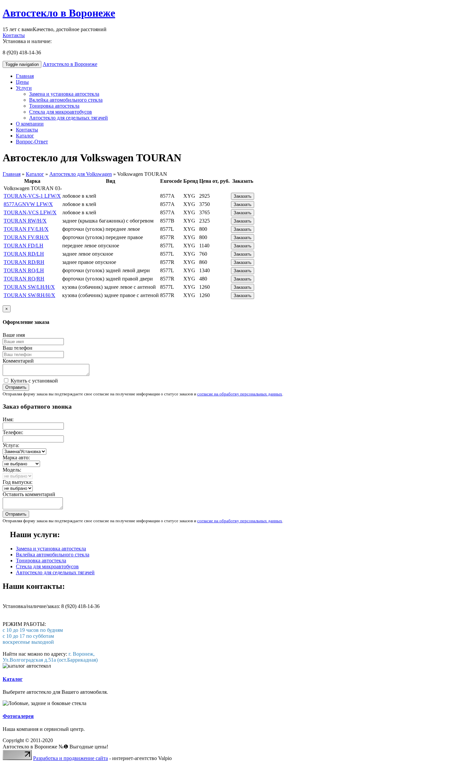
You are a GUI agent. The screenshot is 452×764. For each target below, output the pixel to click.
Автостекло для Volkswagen (80, 174)
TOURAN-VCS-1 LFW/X (32, 196)
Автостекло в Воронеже (59, 13)
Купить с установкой (33, 380)
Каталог (25, 135)
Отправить (15, 387)
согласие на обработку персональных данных (239, 393)
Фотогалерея (18, 716)
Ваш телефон (17, 348)
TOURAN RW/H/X (25, 221)
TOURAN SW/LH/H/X (29, 287)
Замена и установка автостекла (64, 94)
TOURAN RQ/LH (24, 270)
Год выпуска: (17, 482)
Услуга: (11, 445)
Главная (25, 76)
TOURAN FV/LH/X (26, 229)
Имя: (8, 419)
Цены (22, 82)
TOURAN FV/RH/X (26, 237)
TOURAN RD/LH (24, 254)
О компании (30, 124)
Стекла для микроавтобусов (60, 112)
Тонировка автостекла (54, 106)
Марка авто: (16, 457)
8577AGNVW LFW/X (28, 204)
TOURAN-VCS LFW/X (30, 212)
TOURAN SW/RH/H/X (29, 295)
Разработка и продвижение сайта (70, 758)
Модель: (12, 470)
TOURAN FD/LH (23, 245)
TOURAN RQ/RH (24, 278)
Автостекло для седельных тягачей (68, 118)
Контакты (14, 35)
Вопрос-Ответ (32, 141)
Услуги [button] (24, 88)
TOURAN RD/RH (24, 262)
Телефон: (13, 432)
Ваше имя (14, 335)
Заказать (242, 196)
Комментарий (18, 361)
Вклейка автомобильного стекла (66, 100)
